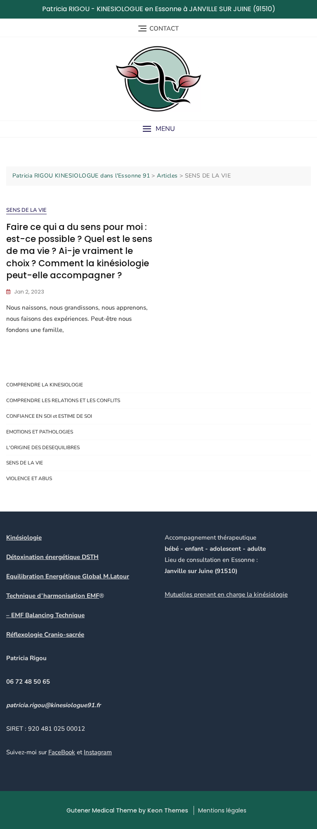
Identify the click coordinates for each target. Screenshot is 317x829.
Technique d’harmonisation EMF (52, 596)
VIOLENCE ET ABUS (29, 478)
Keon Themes (167, 810)
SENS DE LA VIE (26, 210)
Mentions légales (222, 810)
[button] (158, 129)
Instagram (98, 752)
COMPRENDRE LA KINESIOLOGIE (44, 384)
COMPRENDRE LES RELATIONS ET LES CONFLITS (63, 400)
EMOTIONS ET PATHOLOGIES (39, 432)
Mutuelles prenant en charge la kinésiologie (226, 594)
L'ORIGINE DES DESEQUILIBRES (43, 447)
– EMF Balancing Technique (45, 615)
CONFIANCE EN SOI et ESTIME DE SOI (49, 416)
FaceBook (61, 752)
